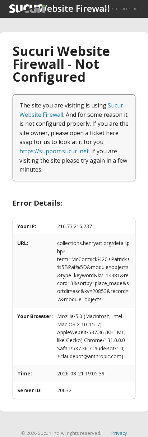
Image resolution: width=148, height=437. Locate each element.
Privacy (119, 433)
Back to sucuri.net (122, 8)
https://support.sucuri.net (54, 151)
